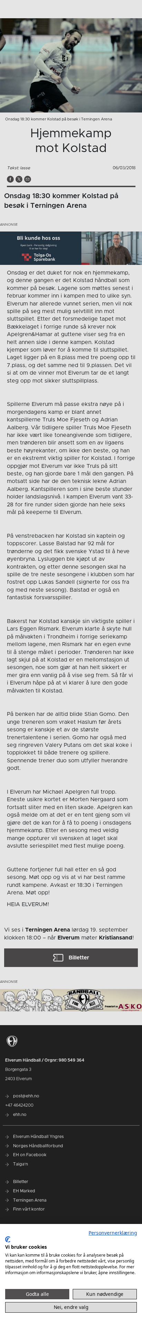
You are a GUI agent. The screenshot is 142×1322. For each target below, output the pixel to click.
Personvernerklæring (113, 1232)
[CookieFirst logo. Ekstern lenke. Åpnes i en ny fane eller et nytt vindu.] (7, 1239)
